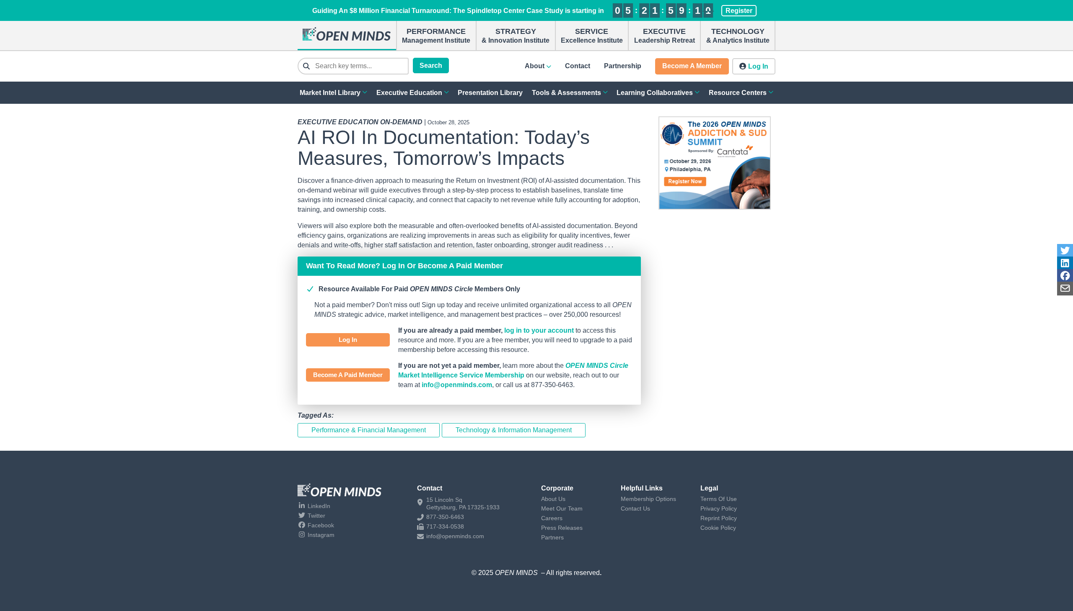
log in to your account (539, 330)
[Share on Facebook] (1065, 276)
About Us (553, 498)
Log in (758, 66)
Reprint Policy (718, 518)
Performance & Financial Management (368, 430)
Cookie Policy (718, 527)
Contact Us (635, 508)
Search (431, 65)
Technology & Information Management (514, 430)
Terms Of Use (718, 498)
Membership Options (648, 498)
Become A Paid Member (348, 374)
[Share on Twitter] (1065, 251)
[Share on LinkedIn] (1065, 263)
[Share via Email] (1065, 288)
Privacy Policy (718, 508)
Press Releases (562, 527)
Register (739, 10)
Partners (552, 537)
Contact (577, 65)
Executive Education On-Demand (360, 122)
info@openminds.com (457, 384)
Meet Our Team (562, 508)
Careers (551, 518)
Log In (348, 339)
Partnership (622, 65)
